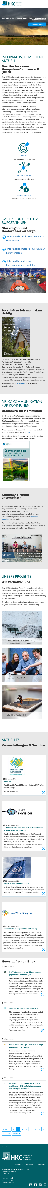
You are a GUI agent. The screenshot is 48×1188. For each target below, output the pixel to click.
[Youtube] (45, 1185)
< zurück (6, 1129)
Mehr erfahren (37, 24)
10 (9, 1133)
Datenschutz (42, 1164)
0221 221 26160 (7, 1178)
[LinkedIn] (30, 1185)
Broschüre (21, 383)
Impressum (29, 1164)
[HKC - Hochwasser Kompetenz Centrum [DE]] (24, 1153)
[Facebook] (35, 1185)
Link (28, 432)
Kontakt (18, 1164)
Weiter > (16, 1133)
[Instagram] (40, 1185)
